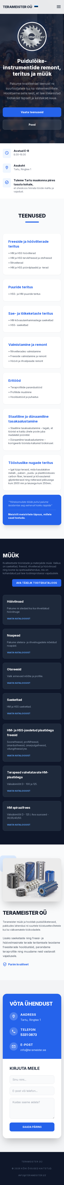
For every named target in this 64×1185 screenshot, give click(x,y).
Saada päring (32, 1126)
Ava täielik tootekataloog (36, 582)
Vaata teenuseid (32, 112)
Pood (32, 124)
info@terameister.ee (33, 1050)
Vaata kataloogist (18, 618)
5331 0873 (28, 1035)
